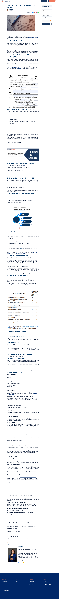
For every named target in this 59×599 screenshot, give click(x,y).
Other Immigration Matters (16, 4)
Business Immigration (4, 581)
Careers (17, 584)
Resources (24, 1)
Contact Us (45, 581)
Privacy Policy (31, 584)
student (21, 248)
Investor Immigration (4, 584)
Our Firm (15, 1)
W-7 (35, 284)
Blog (10, 4)
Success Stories (33, 1)
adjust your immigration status (13, 67)
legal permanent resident (33, 37)
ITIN (24, 165)
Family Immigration (4, 586)
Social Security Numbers (23, 50)
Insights (28, 1)
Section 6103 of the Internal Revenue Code (28, 477)
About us (17, 581)
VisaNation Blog (32, 581)
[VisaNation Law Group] (6, 1)
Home (8, 4)
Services (19, 1)
